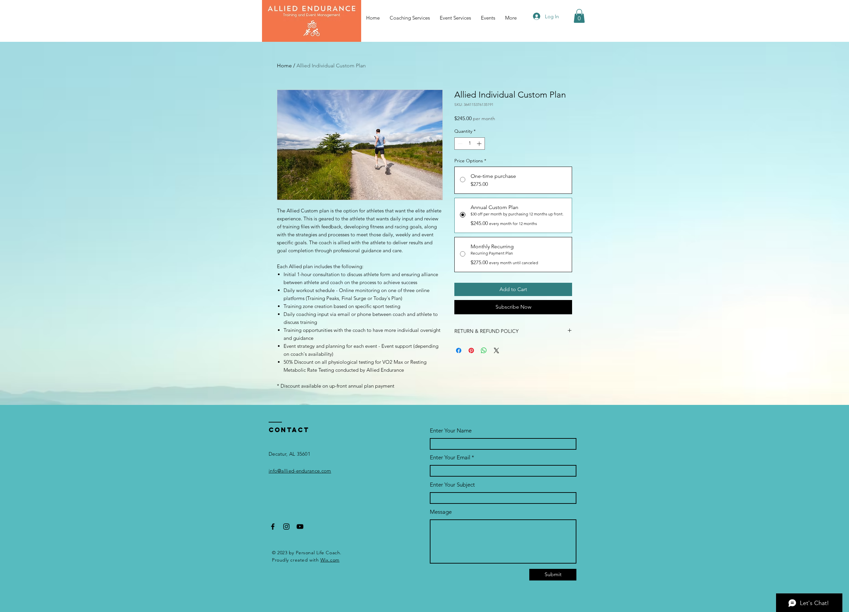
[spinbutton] (470, 143)
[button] (579, 16)
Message (441, 512)
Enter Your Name (451, 430)
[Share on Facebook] (459, 350)
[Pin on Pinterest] (471, 350)
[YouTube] (300, 526)
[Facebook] (273, 526)
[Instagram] (286, 526)
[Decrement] (459, 143)
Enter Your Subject (452, 485)
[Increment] (480, 143)
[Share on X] (496, 350)
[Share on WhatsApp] (484, 350)
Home (284, 65)
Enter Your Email (450, 457)
